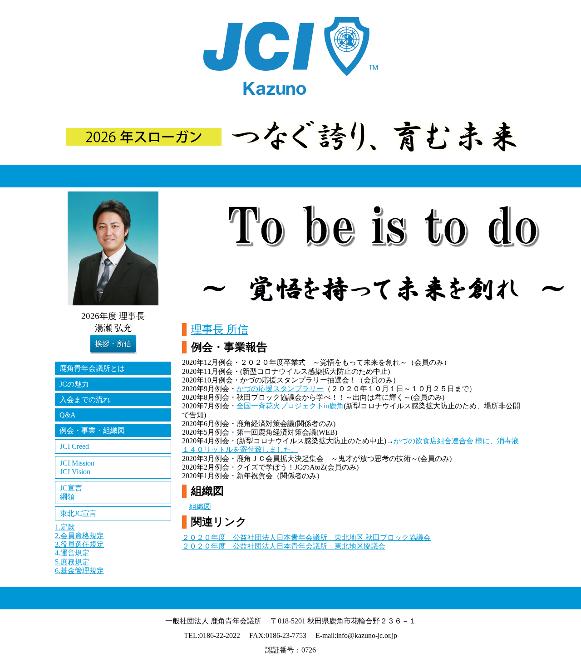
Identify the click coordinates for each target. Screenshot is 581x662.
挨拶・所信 (113, 344)
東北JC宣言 (78, 513)
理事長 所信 (219, 329)
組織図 (200, 506)
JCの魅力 (74, 384)
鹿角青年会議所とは (92, 368)
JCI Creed (74, 446)
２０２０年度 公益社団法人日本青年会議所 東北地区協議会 (283, 546)
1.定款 (65, 527)
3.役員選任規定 (79, 544)
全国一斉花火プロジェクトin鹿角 (290, 406)
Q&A (67, 415)
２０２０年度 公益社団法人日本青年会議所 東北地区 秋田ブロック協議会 (306, 537)
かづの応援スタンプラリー (280, 388)
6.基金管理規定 (79, 570)
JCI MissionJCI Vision (77, 467)
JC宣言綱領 (71, 492)
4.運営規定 (72, 553)
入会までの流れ (84, 399)
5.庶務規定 (72, 562)
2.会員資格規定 (79, 535)
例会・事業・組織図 (92, 430)
